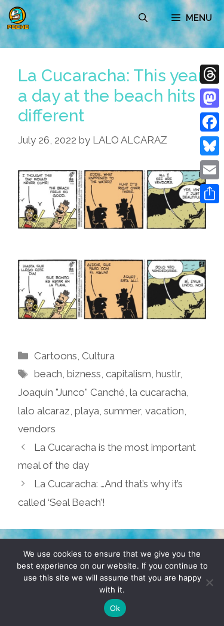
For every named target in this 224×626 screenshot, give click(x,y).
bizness (84, 374)
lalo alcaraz (44, 411)
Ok (115, 608)
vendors (37, 429)
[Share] (210, 194)
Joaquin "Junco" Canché (71, 392)
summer (122, 411)
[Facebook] (210, 122)
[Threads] (210, 74)
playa (87, 411)
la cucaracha (158, 392)
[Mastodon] (210, 98)
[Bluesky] (210, 146)
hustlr (168, 374)
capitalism (128, 374)
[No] (209, 582)
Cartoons (55, 356)
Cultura (98, 356)
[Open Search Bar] (143, 18)
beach (48, 374)
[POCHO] (18, 18)
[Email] (210, 170)
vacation (164, 411)
